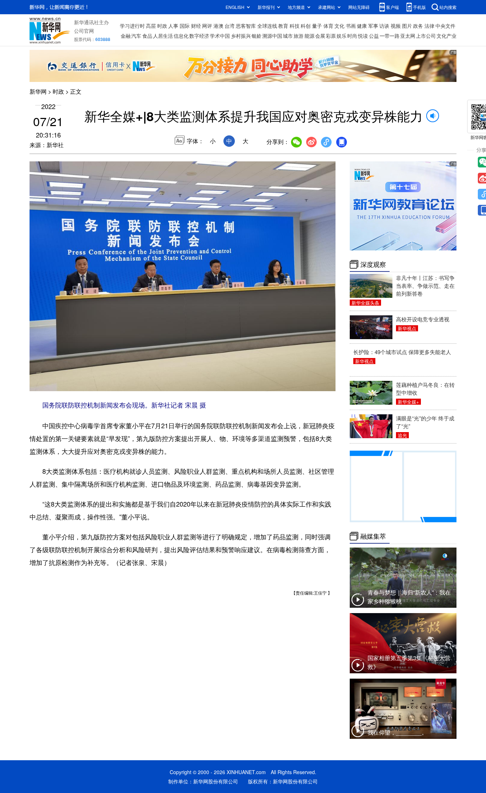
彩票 (331, 35)
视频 (396, 25)
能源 (310, 35)
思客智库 (246, 25)
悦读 (363, 35)
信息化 (181, 35)
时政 (162, 25)
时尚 (352, 35)
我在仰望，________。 (397, 732)
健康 (362, 25)
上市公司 (426, 35)
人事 (173, 25)
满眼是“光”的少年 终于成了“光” (425, 422)
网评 (207, 25)
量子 (317, 25)
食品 (147, 35)
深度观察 (373, 264)
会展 (320, 35)
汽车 (136, 35)
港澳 (218, 25)
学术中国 (220, 35)
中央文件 (445, 25)
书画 (351, 25)
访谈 (384, 25)
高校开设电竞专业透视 (422, 319)
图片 (407, 25)
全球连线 (267, 25)
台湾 (229, 25)
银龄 (257, 35)
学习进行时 (132, 25)
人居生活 (163, 35)
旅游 (298, 35)
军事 (373, 25)
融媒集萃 (373, 536)
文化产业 (446, 35)
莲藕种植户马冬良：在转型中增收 (425, 388)
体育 (328, 25)
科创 (306, 25)
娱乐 (342, 35)
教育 (283, 25)
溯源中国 (272, 35)
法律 (429, 25)
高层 (151, 25)
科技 (295, 25)
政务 (418, 25)
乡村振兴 (241, 35)
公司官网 (84, 30)
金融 (126, 35)
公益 (374, 35)
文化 (339, 25)
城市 (288, 35)
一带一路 (390, 35)
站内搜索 (447, 7)
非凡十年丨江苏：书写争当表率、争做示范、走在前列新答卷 (425, 285)
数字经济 (199, 35)
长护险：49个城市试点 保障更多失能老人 (402, 352)
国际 (185, 25)
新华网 (38, 91)
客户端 (392, 7)
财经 (196, 25)
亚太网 (407, 35)
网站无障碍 (359, 7)
